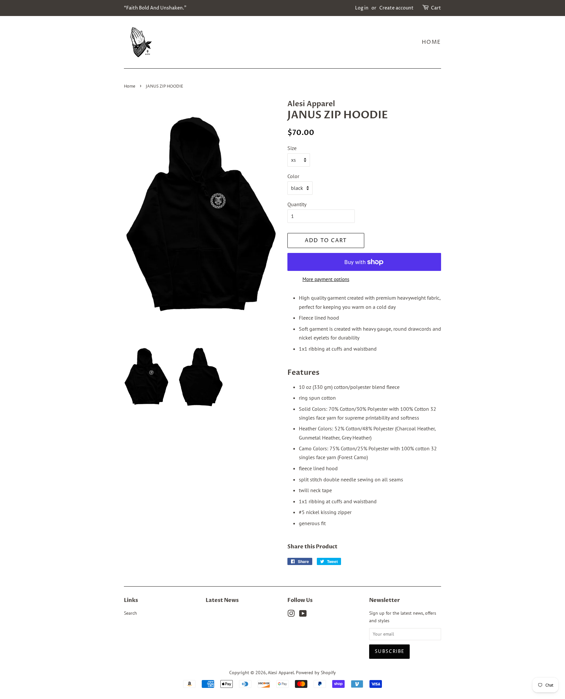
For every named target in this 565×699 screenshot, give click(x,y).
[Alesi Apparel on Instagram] (291, 615)
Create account (396, 8)
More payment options (325, 279)
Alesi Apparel (281, 672)
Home (431, 42)
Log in (361, 8)
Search (130, 613)
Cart (436, 8)
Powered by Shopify (316, 672)
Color (293, 176)
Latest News (222, 600)
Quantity (296, 204)
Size (292, 148)
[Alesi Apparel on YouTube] (303, 615)
